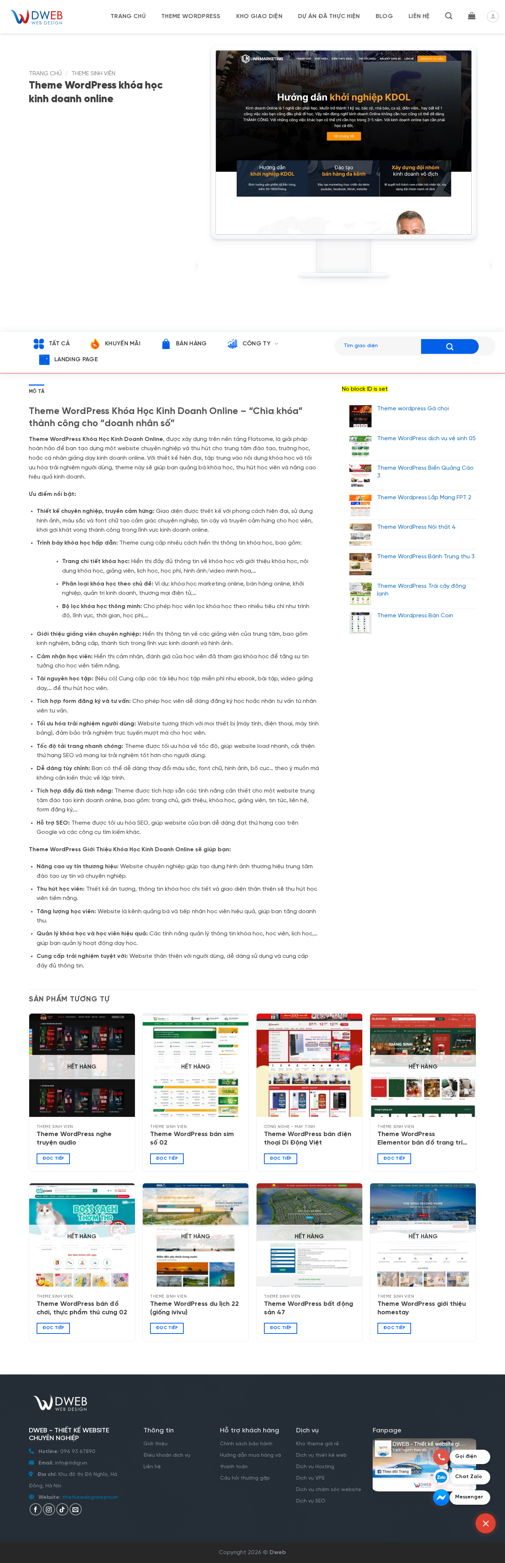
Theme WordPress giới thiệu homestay (421, 1308)
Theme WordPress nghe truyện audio (74, 1138)
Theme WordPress (191, 16)
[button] (472, 15)
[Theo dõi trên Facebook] (36, 1509)
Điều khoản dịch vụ (166, 1455)
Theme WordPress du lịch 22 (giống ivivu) (194, 1308)
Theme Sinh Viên (93, 73)
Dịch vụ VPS (310, 1478)
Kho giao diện (259, 16)
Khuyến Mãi (122, 344)
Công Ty (257, 344)
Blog (384, 16)
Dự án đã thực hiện (329, 16)
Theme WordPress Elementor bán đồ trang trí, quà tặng (420, 1140)
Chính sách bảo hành (246, 1444)
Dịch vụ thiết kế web (322, 1455)
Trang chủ (128, 16)
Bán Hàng (191, 344)
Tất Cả (59, 344)
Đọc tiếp (53, 1158)
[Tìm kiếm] (449, 15)
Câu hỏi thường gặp (245, 1478)
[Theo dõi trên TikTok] (62, 1509)
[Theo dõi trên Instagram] (49, 1509)
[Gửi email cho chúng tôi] (76, 1509)
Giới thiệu (155, 1444)
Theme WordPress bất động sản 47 (308, 1308)
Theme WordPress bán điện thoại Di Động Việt (307, 1138)
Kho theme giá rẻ (317, 1444)
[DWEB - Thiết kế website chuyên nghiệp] (42, 16)
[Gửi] (450, 346)
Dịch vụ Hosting (315, 1467)
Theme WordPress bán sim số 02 (192, 1138)
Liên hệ (419, 16)
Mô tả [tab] (36, 391)
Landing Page (76, 359)
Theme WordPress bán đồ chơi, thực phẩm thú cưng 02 (82, 1308)
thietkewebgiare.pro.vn (90, 1497)
